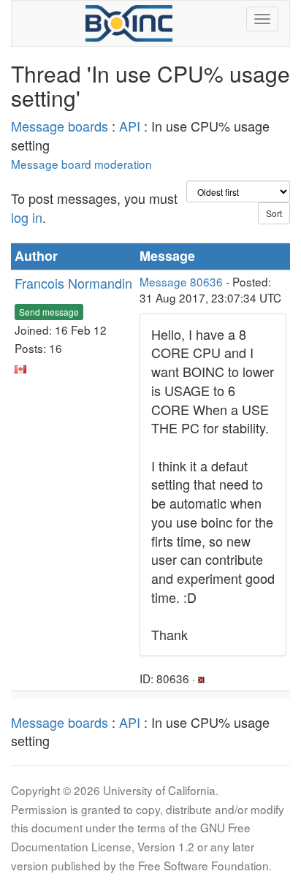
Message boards (59, 125)
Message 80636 (181, 281)
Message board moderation (81, 164)
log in (26, 217)
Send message (49, 311)
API (129, 125)
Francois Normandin (73, 282)
